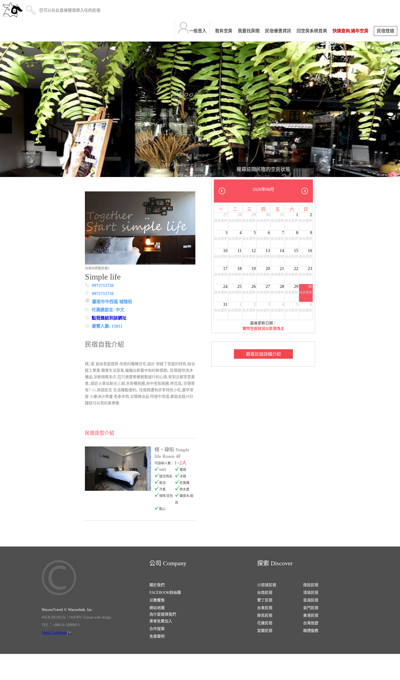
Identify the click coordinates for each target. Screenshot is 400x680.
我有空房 (223, 31)
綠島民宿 (264, 615)
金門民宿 (310, 608)
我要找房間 (249, 31)
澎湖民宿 (310, 600)
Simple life (103, 276)
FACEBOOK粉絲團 (165, 593)
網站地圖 (157, 608)
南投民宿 (310, 585)
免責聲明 (157, 636)
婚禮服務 (310, 631)
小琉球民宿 (266, 585)
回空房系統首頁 (312, 31)
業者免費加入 (160, 621)
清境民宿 (310, 593)
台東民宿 (264, 608)
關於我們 (157, 585)
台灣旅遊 (310, 623)
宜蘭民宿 (264, 631)
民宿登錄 (385, 31)
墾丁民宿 (264, 600)
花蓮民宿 (264, 623)
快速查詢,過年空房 (350, 31)
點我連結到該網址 (109, 318)
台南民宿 (264, 593)
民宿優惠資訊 (278, 31)
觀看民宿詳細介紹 (263, 354)
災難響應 (157, 600)
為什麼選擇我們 (162, 614)
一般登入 (198, 31)
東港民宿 (310, 615)
